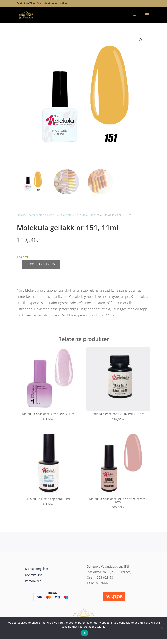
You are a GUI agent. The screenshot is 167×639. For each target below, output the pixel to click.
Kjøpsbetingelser (36, 569)
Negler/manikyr (49, 214)
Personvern (33, 581)
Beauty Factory (27, 214)
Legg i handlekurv (41, 264)
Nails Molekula (84, 214)
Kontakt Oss (33, 575)
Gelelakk (67, 214)
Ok (84, 633)
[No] (162, 628)
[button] (140, 40)
